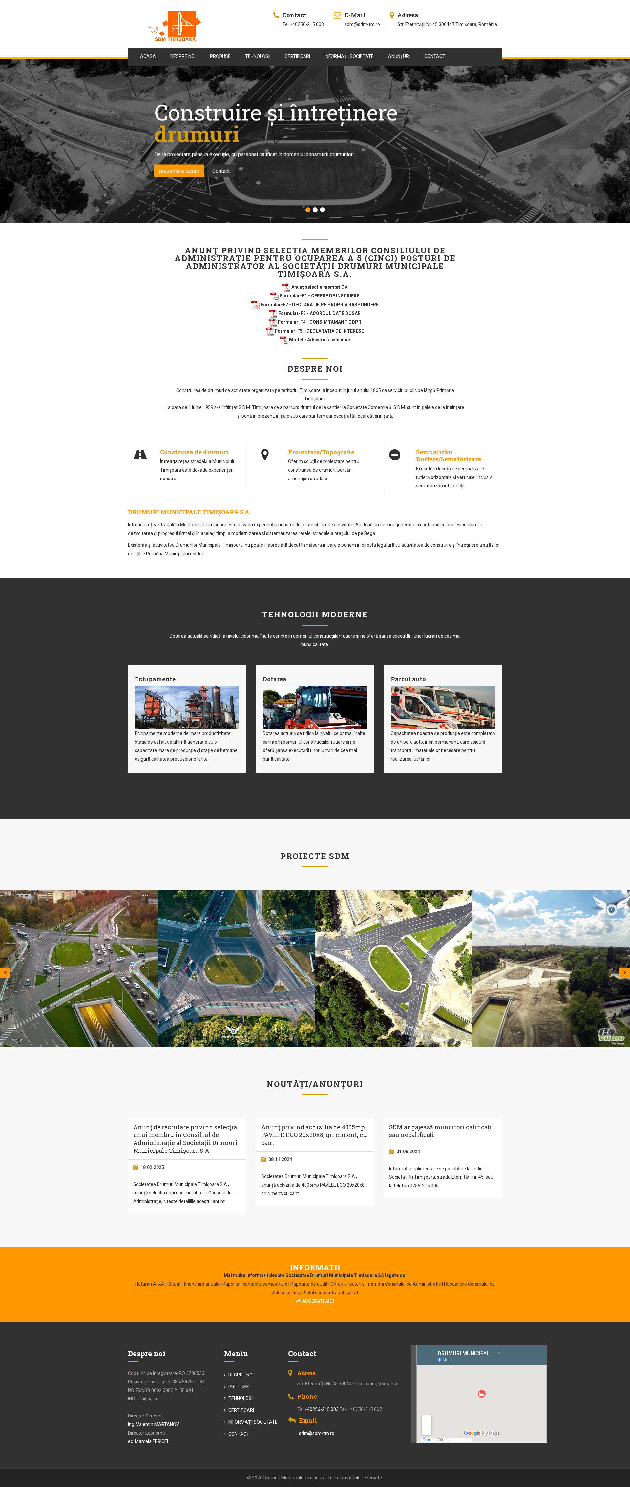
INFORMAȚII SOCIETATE (349, 56)
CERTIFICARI (240, 1410)
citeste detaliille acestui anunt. (194, 1201)
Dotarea (274, 679)
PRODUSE (220, 56)
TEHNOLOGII (257, 56)
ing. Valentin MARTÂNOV (153, 1424)
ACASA (148, 56)
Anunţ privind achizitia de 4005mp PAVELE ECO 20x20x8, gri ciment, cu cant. (314, 1135)
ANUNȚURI (399, 56)
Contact (206, 160)
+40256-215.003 (321, 1409)
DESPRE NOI (183, 56)
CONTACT (434, 56)
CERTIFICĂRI (297, 56)
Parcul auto (408, 679)
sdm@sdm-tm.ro (316, 1433)
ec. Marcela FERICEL (148, 1441)
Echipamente (155, 679)
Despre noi (171, 160)
